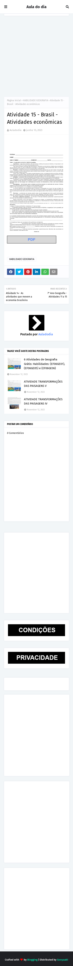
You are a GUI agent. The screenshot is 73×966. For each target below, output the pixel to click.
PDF (31, 239)
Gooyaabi (62, 959)
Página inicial (14, 100)
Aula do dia (36, 6)
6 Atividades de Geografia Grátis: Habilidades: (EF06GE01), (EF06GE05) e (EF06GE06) (44, 364)
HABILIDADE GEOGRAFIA (35, 100)
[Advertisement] (36, 54)
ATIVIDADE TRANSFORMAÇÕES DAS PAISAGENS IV (43, 401)
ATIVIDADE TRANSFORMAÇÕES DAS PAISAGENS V (43, 384)
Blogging (32, 959)
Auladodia (15, 130)
